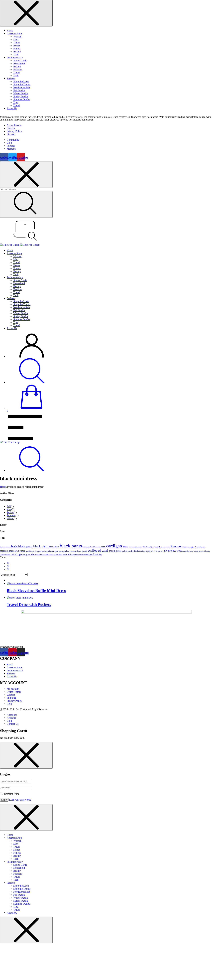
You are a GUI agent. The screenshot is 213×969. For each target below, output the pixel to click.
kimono (176, 546)
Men (15, 39)
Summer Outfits (21, 99)
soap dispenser (188, 551)
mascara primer (17, 550)
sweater (7, 554)
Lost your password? (20, 799)
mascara (4, 550)
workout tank (83, 554)
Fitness (17, 48)
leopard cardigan (188, 547)
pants (61, 551)
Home (10, 30)
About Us (12, 108)
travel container (42, 554)
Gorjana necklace (135, 547)
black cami (40, 546)
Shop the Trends (21, 84)
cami (103, 546)
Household (19, 63)
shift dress (126, 551)
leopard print (200, 547)
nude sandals (52, 551)
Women (17, 36)
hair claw (158, 547)
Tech (15, 54)
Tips (15, 102)
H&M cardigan (148, 547)
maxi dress (30, 551)
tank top (16, 554)
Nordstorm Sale (21, 87)
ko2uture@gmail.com (11, 646)
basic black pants (22, 546)
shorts (133, 551)
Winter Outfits (20, 93)
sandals (84, 551)
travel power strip (56, 554)
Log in (4, 800)
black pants (71, 545)
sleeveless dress (143, 551)
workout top (95, 554)
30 (8, 569)
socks (196, 551)
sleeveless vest (173, 550)
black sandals (88, 547)
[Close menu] (26, 13)
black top (97, 547)
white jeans (73, 554)
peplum (66, 551)
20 (8, 566)
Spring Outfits (20, 96)
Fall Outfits (19, 90)
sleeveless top (157, 551)
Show (3, 557)
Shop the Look (21, 81)
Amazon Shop (14, 33)
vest (65, 554)
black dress (54, 546)
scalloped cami (98, 550)
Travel (16, 42)
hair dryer (166, 547)
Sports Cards (20, 60)
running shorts (75, 551)
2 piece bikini (5, 547)
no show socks (40, 551)
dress (125, 546)
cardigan (114, 545)
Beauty (17, 51)
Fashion (17, 69)
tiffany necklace (28, 554)
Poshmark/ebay (15, 57)
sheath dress (115, 550)
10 (8, 563)
